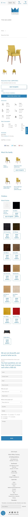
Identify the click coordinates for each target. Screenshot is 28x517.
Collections (14, 484)
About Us (14, 491)
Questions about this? (14, 96)
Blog (14, 492)
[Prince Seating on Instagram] (17, 512)
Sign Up (24, 506)
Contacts (14, 489)
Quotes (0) (26, 130)
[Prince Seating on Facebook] (12, 512)
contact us (6, 136)
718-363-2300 (14, 472)
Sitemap (14, 497)
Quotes (19, 3)
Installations (12, 93)
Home (2, 30)
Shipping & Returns (14, 494)
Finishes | (8, 93)
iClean (14, 485)
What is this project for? (7, 399)
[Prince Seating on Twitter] (9, 512)
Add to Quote (14, 87)
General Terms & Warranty (14, 496)
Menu (4, 2)
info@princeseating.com (14, 477)
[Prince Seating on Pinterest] (15, 512)
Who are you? (4, 388)
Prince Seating (15, 514)
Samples (25, 3)
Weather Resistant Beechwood (14, 487)
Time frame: (4, 414)
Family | (4, 93)
